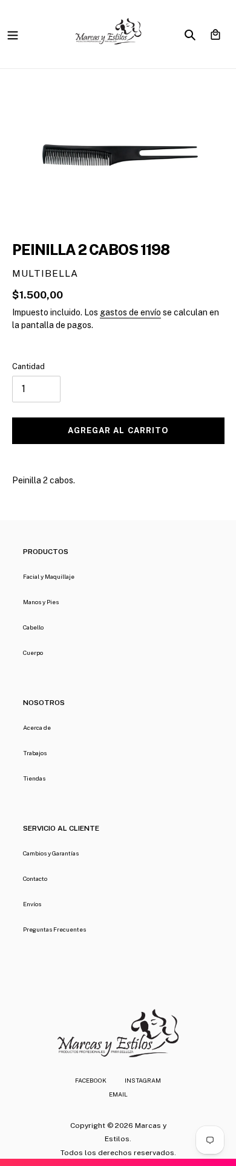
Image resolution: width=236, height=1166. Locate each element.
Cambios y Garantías (51, 853)
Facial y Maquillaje (48, 576)
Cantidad (28, 366)
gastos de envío (130, 312)
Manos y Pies (41, 601)
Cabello (33, 627)
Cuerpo (33, 652)
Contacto (35, 878)
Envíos (32, 903)
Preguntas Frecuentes (54, 929)
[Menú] (12, 34)
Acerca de (37, 727)
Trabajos (35, 752)
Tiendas (34, 778)
